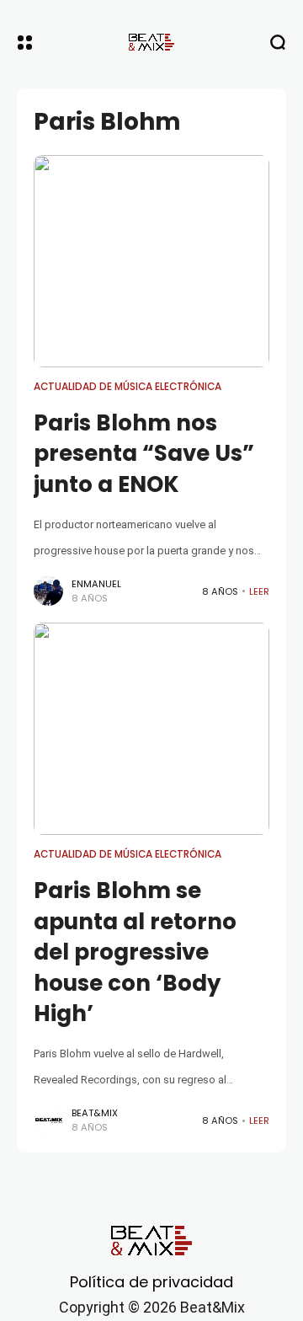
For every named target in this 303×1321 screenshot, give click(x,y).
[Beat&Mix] (151, 42)
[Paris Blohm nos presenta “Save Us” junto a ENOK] (151, 261)
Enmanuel (96, 584)
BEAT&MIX (95, 1113)
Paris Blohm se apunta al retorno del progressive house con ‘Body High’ (135, 952)
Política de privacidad (151, 1281)
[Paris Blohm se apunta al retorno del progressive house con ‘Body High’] (151, 729)
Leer (259, 591)
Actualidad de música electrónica (127, 386)
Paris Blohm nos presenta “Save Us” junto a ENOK (144, 454)
